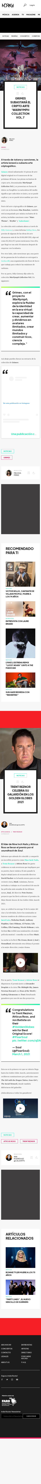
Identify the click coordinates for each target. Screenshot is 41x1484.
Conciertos (24, 36)
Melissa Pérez (11, 139)
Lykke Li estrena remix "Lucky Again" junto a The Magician (19, 665)
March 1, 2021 (21, 1054)
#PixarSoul (19, 1037)
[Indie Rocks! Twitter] (7, 1380)
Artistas (25, 1349)
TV (23, 15)
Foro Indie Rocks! (26, 1357)
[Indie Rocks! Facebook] (2, 1380)
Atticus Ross (5, 832)
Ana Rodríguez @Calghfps (17, 824)
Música (5, 15)
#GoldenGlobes (23, 1026)
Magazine (30, 15)
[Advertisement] (20, 509)
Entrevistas (10, 618)
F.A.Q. (23, 1362)
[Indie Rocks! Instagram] (12, 1380)
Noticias (5, 36)
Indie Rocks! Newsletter (11, 1412)
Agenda (15, 15)
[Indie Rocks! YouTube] (17, 1380)
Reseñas (14, 36)
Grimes (3, 147)
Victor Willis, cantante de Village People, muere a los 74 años (20, 594)
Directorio (26, 1352)
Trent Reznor (17, 832)
